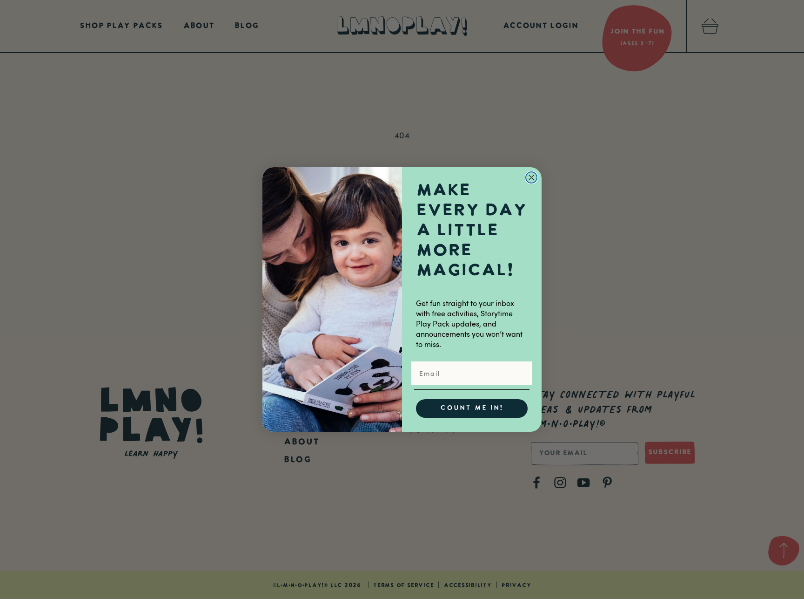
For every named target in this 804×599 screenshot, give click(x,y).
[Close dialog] (531, 177)
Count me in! (471, 408)
